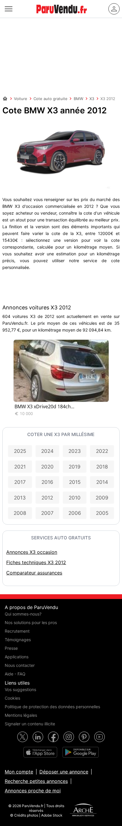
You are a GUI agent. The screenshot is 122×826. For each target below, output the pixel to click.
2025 (20, 451)
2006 (74, 513)
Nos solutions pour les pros (31, 622)
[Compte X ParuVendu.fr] (22, 737)
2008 (20, 513)
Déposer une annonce (63, 772)
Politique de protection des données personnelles (52, 706)
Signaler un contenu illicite (30, 723)
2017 (20, 482)
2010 (75, 498)
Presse (11, 648)
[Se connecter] (114, 8)
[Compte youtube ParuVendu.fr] (99, 737)
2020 (47, 467)
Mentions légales (21, 715)
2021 (20, 467)
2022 (102, 451)
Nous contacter (20, 665)
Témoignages (18, 639)
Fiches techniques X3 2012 (36, 562)
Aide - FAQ (15, 673)
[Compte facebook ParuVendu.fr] (53, 737)
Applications (16, 656)
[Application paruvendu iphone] (40, 752)
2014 (102, 482)
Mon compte (19, 772)
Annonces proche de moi (33, 791)
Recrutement (17, 631)
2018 (102, 467)
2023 (74, 451)
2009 (102, 498)
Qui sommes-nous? (23, 613)
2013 (20, 498)
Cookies (12, 698)
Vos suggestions (20, 689)
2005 (102, 513)
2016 (47, 482)
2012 (47, 498)
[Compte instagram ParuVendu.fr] (68, 737)
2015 (75, 482)
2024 (47, 451)
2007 (47, 513)
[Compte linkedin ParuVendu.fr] (38, 737)
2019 (75, 467)
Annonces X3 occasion (31, 552)
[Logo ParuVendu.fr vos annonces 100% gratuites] (61, 16)
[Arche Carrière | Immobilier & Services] (83, 811)
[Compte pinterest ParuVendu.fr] (84, 737)
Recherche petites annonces (36, 781)
